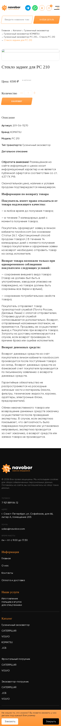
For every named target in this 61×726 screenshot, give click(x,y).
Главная (6, 558)
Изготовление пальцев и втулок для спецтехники (12, 602)
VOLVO (6, 636)
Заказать (10, 721)
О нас (5, 566)
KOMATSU (7, 642)
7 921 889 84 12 (10, 503)
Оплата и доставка (13, 580)
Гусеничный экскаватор (16, 625)
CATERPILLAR (9, 631)
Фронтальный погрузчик (16, 659)
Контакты (7, 573)
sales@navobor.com (13, 529)
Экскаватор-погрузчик (15, 682)
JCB (4, 648)
